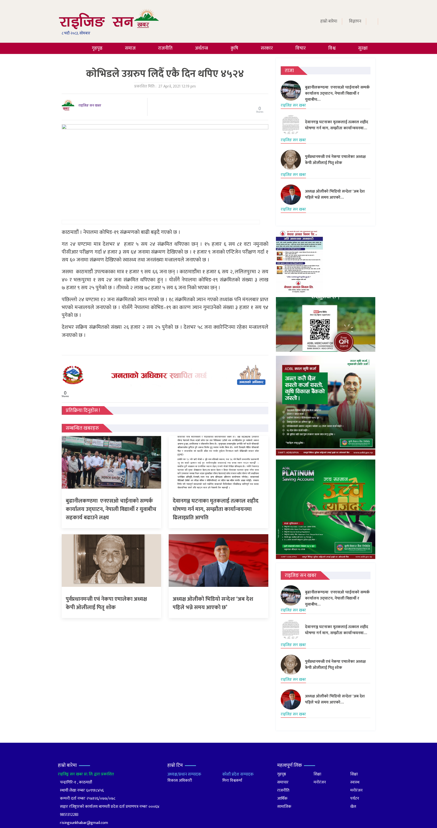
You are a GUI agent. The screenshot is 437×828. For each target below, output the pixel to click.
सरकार (267, 48)
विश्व (332, 48)
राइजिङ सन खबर (89, 105)
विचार (300, 48)
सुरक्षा (363, 48)
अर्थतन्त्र (201, 48)
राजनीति (165, 48)
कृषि (234, 48)
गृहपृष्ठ (97, 48)
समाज (130, 48)
